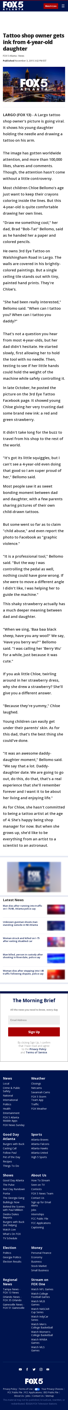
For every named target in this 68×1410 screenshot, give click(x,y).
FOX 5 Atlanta (10, 55)
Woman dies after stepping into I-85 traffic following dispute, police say (23, 972)
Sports (36, 1134)
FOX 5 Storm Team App (38, 1098)
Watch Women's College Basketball (42, 1333)
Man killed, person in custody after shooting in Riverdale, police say (23, 956)
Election (9, 1247)
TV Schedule (10, 1238)
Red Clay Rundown (14, 1189)
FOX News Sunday (13, 1125)
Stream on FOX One (39, 1281)
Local (6, 1083)
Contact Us (37, 1198)
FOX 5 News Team (42, 1193)
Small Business (40, 1270)
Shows (8, 1175)
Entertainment (11, 1113)
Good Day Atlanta (11, 1136)
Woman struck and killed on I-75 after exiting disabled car (21, 939)
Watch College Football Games (40, 1295)
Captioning (37, 1227)
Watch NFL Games (42, 1289)
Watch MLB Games (38, 1302)
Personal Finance (41, 1253)
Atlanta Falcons (40, 1144)
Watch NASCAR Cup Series (40, 1310)
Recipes (7, 1161)
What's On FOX (12, 1234)
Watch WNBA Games (39, 1341)
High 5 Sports (39, 1157)
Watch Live (51, 6)
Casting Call (10, 1148)
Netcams (36, 1088)
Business (36, 1261)
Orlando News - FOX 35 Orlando (12, 1298)
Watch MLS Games (38, 1348)
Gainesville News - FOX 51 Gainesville (13, 1306)
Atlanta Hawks (39, 1148)
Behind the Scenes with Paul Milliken (14, 1208)
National (8, 1095)
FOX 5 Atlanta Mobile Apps (11, 1119)
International (10, 1100)
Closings (36, 1083)
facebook (27, 1369)
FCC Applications (41, 1223)
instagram (41, 1369)
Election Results (12, 1261)
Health (7, 1108)
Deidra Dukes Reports (11, 1215)
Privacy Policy (38, 1049)
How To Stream (40, 1180)
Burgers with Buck (13, 1144)
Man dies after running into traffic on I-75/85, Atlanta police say (22, 907)
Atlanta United (39, 1152)
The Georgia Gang (13, 1198)
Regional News (10, 1281)
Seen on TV (38, 1184)
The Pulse (9, 1184)
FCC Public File (39, 1218)
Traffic (35, 1104)
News (21, 55)
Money (36, 1247)
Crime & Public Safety (11, 1089)
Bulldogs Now (11, 1202)
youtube (20, 1369)
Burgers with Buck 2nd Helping (13, 1223)
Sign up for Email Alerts (41, 1203)
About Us (38, 1175)
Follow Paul (10, 1152)
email (48, 1369)
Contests (36, 1189)
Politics (7, 1104)
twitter (34, 1369)
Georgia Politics (12, 1257)
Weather (38, 1078)
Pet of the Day (11, 1157)
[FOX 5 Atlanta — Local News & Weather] (13, 5)
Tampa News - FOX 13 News (11, 1290)
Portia (6, 1193)
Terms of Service (36, 1052)
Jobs (33, 1210)
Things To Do (11, 1166)
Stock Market (39, 1266)
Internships (37, 1214)
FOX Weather (39, 1108)
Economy (36, 1257)
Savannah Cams (40, 1092)
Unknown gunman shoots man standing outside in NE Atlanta (20, 923)
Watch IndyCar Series (39, 1318)
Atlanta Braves (39, 1139)
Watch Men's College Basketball (42, 1325)
